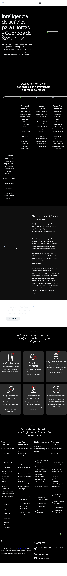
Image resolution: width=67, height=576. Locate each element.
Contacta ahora (13, 318)
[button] (40, 3)
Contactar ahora (9, 66)
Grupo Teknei (22, 548)
